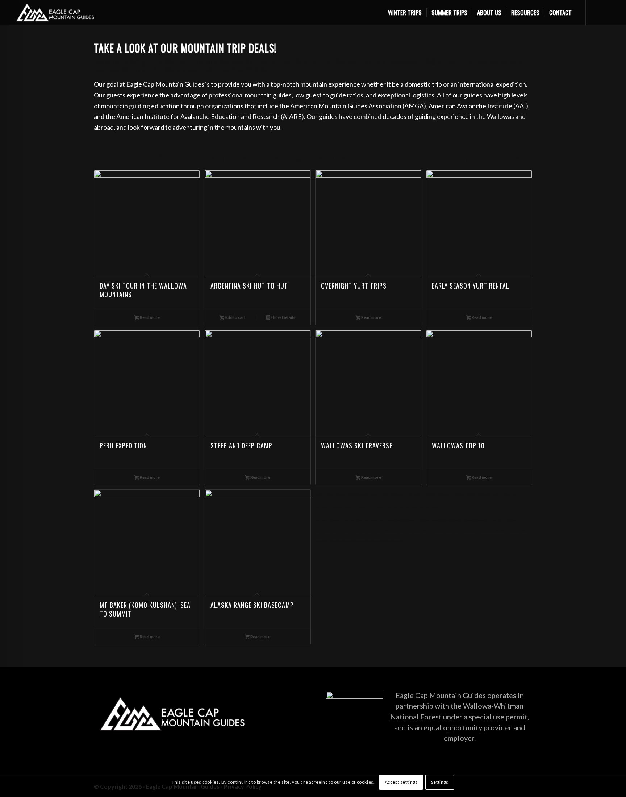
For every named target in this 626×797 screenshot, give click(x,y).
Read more (149, 317)
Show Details (282, 317)
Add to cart (235, 317)
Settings (439, 782)
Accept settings (401, 782)
